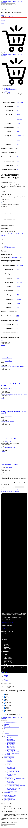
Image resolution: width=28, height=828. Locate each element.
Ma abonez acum (20, 487)
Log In (2, 15)
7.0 (18, 148)
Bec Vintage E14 (11, 742)
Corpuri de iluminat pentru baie (11, 727)
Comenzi (6, 644)
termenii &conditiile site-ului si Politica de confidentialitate (14, 490)
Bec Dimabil (7, 92)
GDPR (5, 664)
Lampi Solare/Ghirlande (13, 784)
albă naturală (20, 102)
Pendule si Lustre (11, 768)
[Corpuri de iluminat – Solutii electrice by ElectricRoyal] (14, 2)
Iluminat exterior (8, 777)
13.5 (18, 157)
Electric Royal (7, 657)
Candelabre (9, 760)
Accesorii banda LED (12, 735)
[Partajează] (4, 825)
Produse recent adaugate (10, 794)
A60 (18, 169)
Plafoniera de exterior (12, 791)
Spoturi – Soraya (6, 358)
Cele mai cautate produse (10, 795)
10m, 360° (19, 119)
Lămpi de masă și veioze (13, 771)
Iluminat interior (8, 758)
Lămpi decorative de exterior (14, 787)
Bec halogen (10, 739)
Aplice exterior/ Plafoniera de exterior (16, 778)
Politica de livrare (8, 660)
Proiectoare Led (11, 780)
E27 (18, 131)
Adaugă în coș (8, 361)
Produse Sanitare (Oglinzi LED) (12, 751)
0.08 (18, 161)
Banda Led (6, 733)
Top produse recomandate (10, 796)
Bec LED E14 (10, 746)
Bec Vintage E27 (11, 740)
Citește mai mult (9, 441)
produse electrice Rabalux (15, 257)
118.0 (18, 140)
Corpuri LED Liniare (9, 756)
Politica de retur (7, 661)
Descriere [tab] (6, 246)
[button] (5, 199)
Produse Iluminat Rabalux (10, 89)
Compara (3, 345)
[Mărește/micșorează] (1, 825)
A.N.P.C (6, 654)
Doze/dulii (6, 801)
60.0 (18, 144)
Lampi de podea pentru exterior (14, 788)
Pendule (6, 725)
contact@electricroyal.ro (7, 622)
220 (18, 127)
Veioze (8, 773)
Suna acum (10, 206)
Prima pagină (7, 88)
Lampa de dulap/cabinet (13, 770)
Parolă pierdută (7, 648)
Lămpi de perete (11, 765)
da (17, 110)
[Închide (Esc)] (6, 825)
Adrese (5, 642)
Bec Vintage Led (11, 743)
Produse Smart (7, 792)
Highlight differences (10, 687)
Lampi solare (10, 781)
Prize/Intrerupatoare (8, 798)
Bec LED (6, 91)
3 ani (18, 123)
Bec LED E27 (10, 744)
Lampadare (9, 775)
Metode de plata (8, 658)
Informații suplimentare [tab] (9, 247)
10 (18, 106)
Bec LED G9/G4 (11, 750)
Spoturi (8, 764)
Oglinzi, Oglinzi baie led (13, 753)
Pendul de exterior (11, 789)
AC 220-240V (20, 135)
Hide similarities (9, 686)
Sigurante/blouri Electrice (10, 799)
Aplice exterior (10, 782)
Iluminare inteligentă (9, 757)
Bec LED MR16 (11, 747)
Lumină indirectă (11, 767)
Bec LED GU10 (11, 749)
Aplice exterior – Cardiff (8, 439)
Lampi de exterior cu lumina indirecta (16, 785)
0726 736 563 (4, 628)
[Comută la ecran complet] (2, 825)
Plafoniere (6, 724)
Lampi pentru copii (11, 774)
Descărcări (6, 645)
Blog (5, 655)
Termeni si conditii (8, 662)
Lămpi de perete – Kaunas (9, 464)
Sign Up (11, 16)
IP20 (18, 114)
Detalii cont (6, 647)
